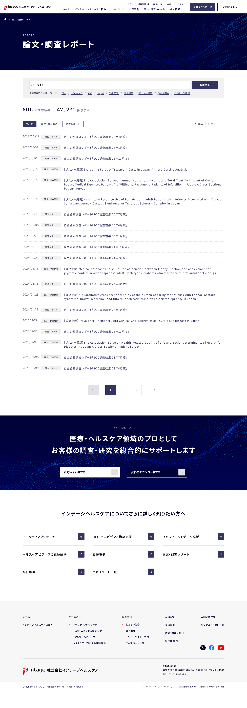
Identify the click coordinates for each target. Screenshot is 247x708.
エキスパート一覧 (105, 572)
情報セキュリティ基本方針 (212, 686)
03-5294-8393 (177, 674)
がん (63, 93)
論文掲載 (128, 93)
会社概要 (29, 572)
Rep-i (100, 93)
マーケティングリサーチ (39, 536)
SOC (90, 93)
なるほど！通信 (182, 93)
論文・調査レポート (175, 554)
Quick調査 (163, 93)
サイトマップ (169, 686)
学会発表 (114, 93)
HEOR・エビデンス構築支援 (112, 536)
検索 (205, 85)
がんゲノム (77, 93)
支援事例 (99, 554)
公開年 (199, 124)
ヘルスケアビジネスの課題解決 (45, 554)
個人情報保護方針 (187, 686)
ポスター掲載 (145, 93)
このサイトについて (150, 686)
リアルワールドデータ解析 (180, 536)
